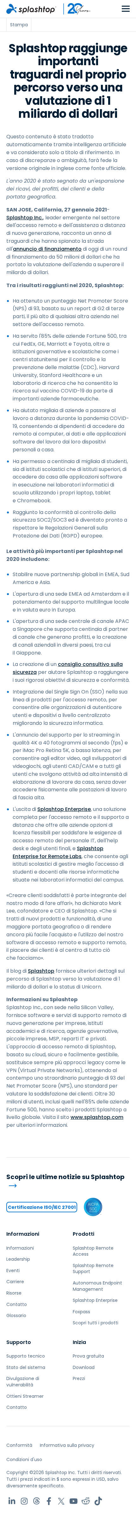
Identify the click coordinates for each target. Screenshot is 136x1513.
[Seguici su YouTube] (73, 1501)
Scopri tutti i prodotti (95, 1323)
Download (84, 1367)
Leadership (18, 1259)
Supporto (18, 1342)
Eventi (13, 1270)
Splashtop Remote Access (93, 1251)
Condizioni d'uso (24, 1459)
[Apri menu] (125, 9)
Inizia (79, 1342)
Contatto (16, 1304)
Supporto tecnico (25, 1356)
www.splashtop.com (97, 1117)
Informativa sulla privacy (67, 1445)
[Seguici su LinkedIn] (11, 1501)
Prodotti (83, 1234)
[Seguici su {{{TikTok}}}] (98, 1501)
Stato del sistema (25, 1367)
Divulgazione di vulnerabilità (22, 1381)
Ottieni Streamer (25, 1396)
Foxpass (81, 1312)
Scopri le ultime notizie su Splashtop (65, 1177)
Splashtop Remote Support (93, 1268)
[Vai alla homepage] (31, 9)
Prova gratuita (88, 1356)
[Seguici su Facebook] (48, 1501)
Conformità (19, 1445)
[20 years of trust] (73, 9)
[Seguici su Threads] (36, 1501)
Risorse (14, 1293)
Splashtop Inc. (24, 217)
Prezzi (79, 1378)
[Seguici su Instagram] (24, 1501)
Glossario (16, 1315)
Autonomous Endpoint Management (97, 1286)
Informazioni (22, 1234)
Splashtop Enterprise (64, 809)
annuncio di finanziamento (47, 249)
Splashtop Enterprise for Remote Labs (58, 852)
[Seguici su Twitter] (61, 1501)
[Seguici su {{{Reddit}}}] (85, 1501)
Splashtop (41, 971)
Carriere (15, 1281)
